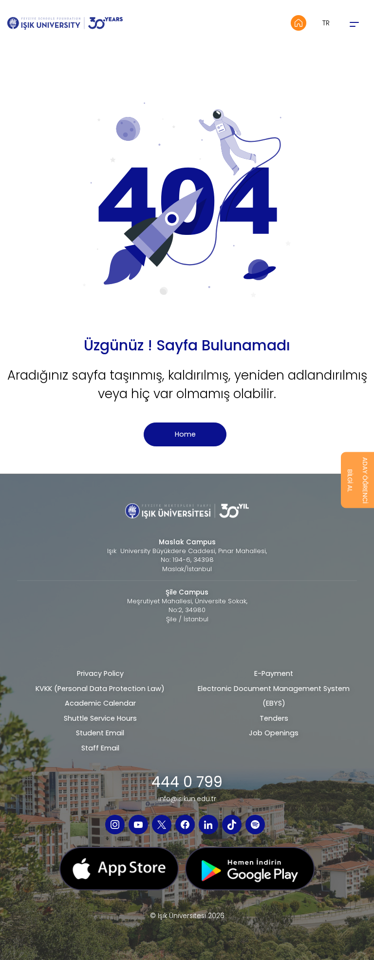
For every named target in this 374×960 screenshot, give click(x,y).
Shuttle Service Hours (100, 718)
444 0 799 (187, 782)
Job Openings (274, 733)
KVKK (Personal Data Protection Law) (100, 688)
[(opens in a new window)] (115, 824)
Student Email (100, 733)
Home (185, 434)
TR (326, 23)
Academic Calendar (100, 703)
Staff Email (100, 748)
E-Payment (273, 673)
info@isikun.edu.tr (187, 799)
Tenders (274, 718)
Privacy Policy (100, 673)
